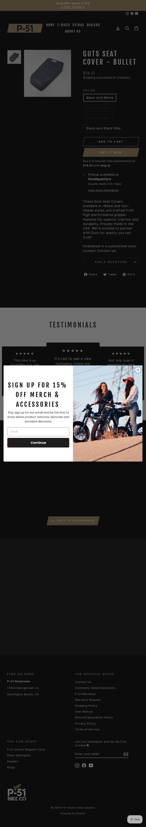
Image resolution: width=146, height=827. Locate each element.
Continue (38, 442)
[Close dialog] (138, 370)
